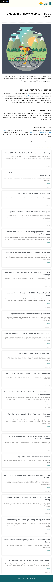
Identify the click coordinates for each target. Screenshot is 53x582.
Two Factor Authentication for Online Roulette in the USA (28, 252)
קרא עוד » (48, 163)
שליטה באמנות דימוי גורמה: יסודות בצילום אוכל (34, 457)
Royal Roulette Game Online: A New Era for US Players (29, 212)
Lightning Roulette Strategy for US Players (34, 353)
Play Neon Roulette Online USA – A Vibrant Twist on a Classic (27, 333)
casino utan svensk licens (38, 142)
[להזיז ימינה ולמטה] (1, 1)
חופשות (23, 142)
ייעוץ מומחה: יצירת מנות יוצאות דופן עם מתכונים (34, 193)
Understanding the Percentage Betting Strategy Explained (28, 520)
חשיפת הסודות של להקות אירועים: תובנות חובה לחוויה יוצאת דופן (28, 373)
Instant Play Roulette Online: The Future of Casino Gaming (27, 153)
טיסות (18, 142)
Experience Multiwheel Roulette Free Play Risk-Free (30, 313)
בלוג (29, 142)
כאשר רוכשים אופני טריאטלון (35, 95)
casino (48, 142)
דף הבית (49, 10)
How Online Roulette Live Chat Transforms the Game (29, 560)
